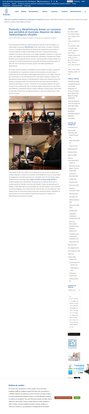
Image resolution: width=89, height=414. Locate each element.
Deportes (72, 182)
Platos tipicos (74, 268)
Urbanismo (72, 241)
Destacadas (71, 149)
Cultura (71, 179)
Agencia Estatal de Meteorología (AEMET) (44, 179)
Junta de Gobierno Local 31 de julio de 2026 (74, 103)
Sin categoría (72, 248)
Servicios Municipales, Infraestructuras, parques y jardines (74, 226)
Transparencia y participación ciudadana (45, 38)
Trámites (14, 3)
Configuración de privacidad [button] (63, 397)
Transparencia (6, 5)
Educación (72, 185)
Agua (70, 163)
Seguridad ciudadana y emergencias (73, 216)
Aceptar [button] (77, 397)
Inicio (17, 11)
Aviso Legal (27, 5)
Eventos (70, 152)
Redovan (71, 245)
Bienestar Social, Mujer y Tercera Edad (74, 168)
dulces (72, 265)
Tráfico (70, 254)
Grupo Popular (73, 135)
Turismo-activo (73, 278)
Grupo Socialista (74, 140)
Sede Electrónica (75, 11)
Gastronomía (73, 262)
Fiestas (74, 3)
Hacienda (72, 194)
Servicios (54, 11)
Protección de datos (17, 5)
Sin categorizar (72, 251)
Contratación (72, 127)
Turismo (44, 11)
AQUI (21, 401)
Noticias (23, 11)
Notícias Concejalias (27, 38)
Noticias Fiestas (74, 205)
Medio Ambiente (74, 200)
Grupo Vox (72, 146)
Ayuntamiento (6, 3)
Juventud (72, 197)
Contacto (64, 11)
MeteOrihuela (29, 47)
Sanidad (71, 210)
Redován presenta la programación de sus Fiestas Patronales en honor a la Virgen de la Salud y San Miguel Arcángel (74, 88)
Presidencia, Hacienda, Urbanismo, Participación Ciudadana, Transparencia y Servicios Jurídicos (44, 3)
